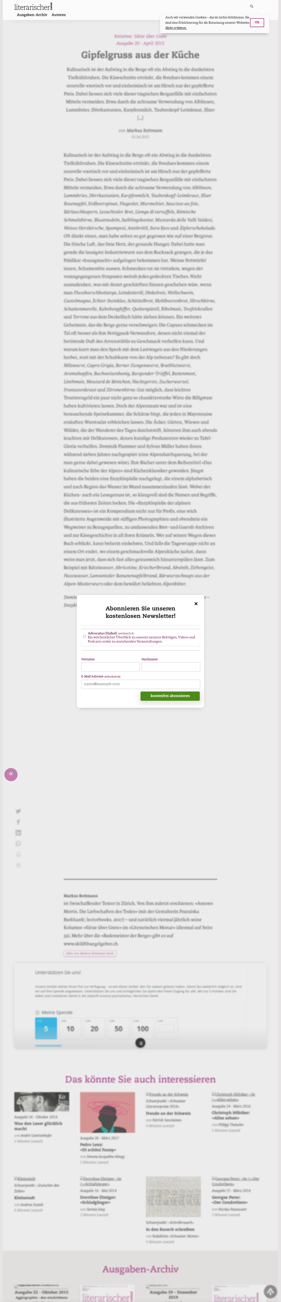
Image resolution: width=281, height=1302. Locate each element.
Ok (257, 22)
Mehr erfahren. (176, 28)
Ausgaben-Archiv (32, 15)
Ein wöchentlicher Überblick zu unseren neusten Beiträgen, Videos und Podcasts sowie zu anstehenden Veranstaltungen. (141, 637)
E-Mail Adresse (100, 676)
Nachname (150, 659)
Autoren (59, 15)
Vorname (88, 659)
